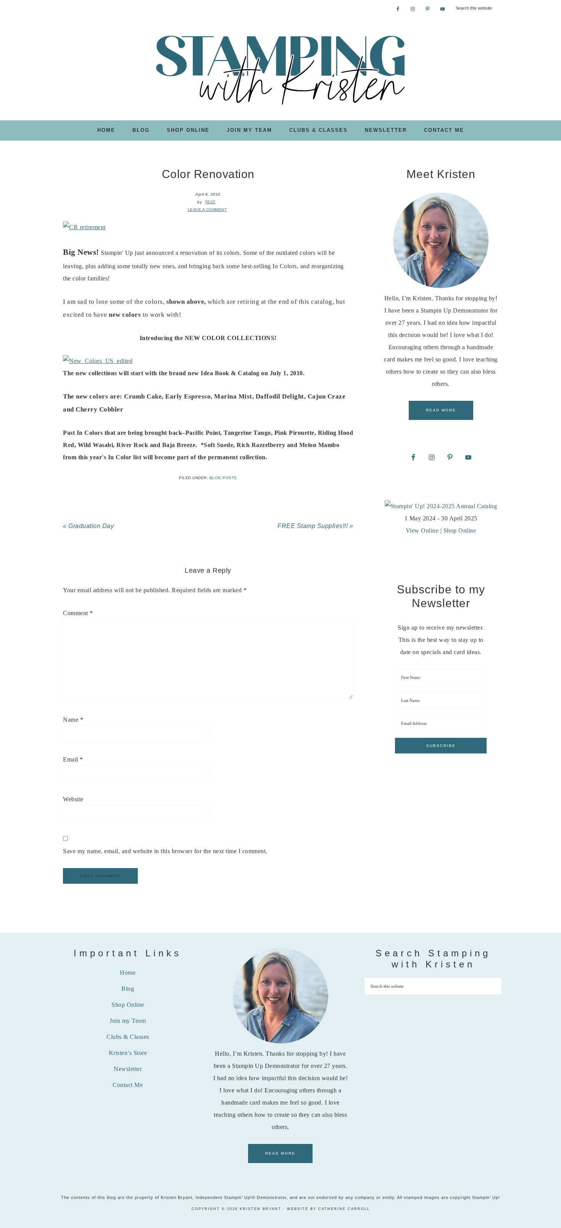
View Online (422, 530)
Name (73, 719)
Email (73, 759)
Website (73, 799)
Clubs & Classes (127, 1037)
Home (127, 972)
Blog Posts (223, 478)
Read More (441, 410)
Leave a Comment (207, 209)
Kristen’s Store (128, 1053)
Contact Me (128, 1085)
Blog (127, 988)
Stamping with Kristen (280, 69)
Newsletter (128, 1069)
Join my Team (128, 1020)
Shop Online (459, 530)
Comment (78, 613)
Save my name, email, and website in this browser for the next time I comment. (165, 851)
